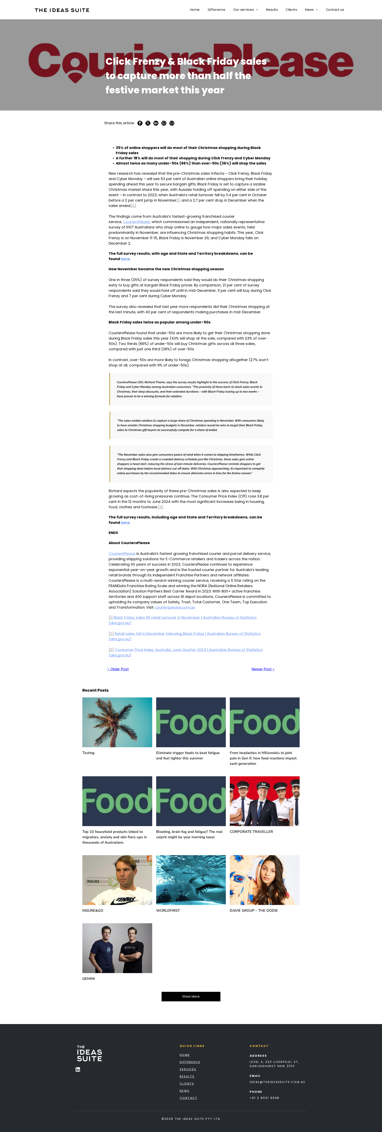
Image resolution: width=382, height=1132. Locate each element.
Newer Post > (263, 669)
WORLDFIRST (168, 910)
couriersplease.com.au (175, 607)
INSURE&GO (92, 910)
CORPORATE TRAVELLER (251, 831)
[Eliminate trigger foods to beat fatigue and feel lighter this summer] (191, 722)
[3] (160, 506)
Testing (88, 752)
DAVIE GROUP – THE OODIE (254, 910)
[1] (178, 200)
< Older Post (118, 669)
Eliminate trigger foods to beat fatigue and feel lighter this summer (188, 755)
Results (187, 1076)
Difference (190, 1062)
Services (188, 1069)
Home (185, 1055)
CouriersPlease (136, 221)
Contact (189, 1098)
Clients (187, 1084)
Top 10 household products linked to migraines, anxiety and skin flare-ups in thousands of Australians (114, 837)
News (184, 1091)
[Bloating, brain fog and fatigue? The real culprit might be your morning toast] (191, 801)
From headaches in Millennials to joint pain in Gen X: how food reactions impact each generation (263, 758)
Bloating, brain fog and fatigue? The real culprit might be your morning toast (189, 834)
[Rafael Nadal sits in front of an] (117, 880)
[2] (133, 205)
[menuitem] (195, 9)
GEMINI (88, 978)
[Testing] (117, 722)
